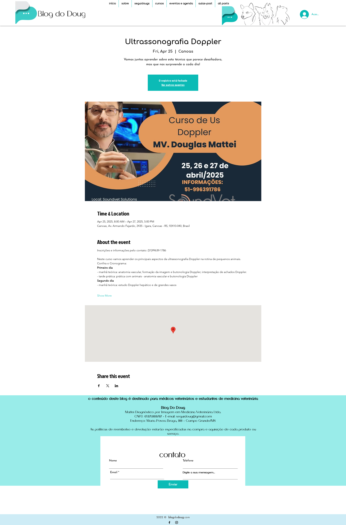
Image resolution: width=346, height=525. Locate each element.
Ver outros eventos (173, 85)
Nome (113, 460)
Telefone (188, 460)
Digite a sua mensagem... (199, 472)
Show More (104, 295)
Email (113, 472)
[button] (159, 3)
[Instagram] (176, 522)
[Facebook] (169, 522)
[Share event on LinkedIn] (116, 385)
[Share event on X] (107, 385)
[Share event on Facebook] (99, 385)
